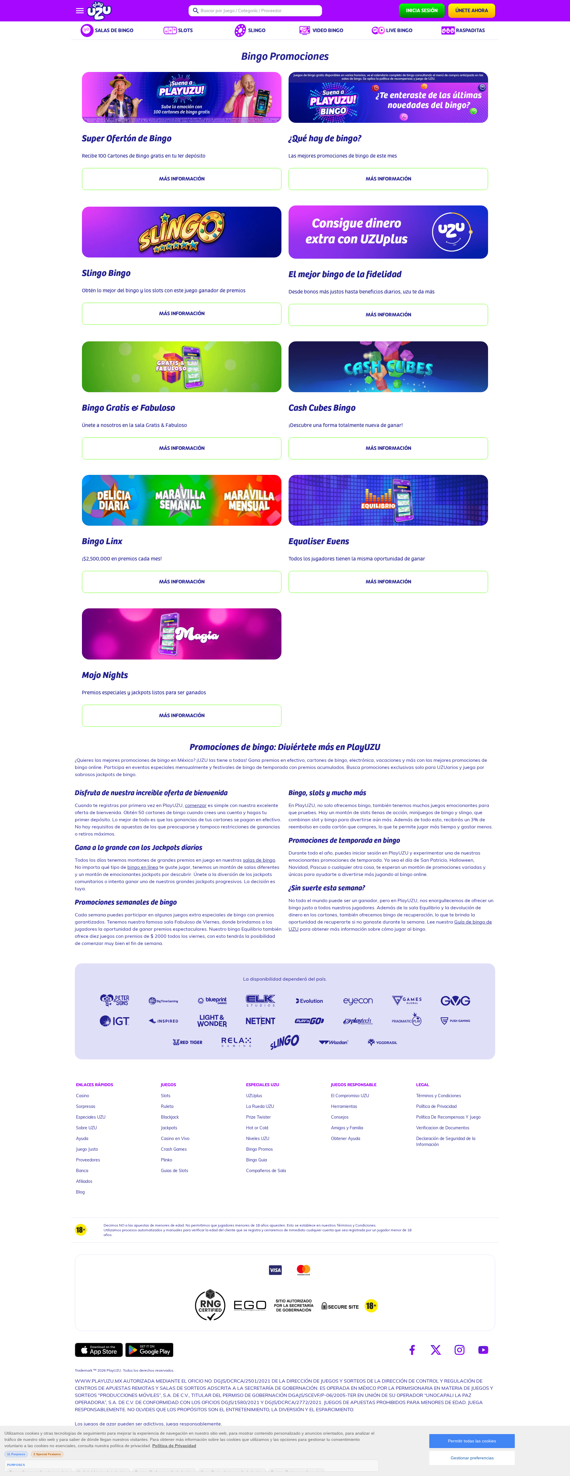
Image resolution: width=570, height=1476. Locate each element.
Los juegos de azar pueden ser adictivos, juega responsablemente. (148, 1423)
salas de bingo (259, 860)
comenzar (196, 805)
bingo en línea (142, 867)
